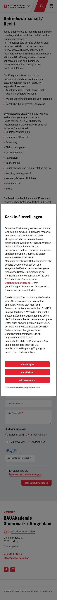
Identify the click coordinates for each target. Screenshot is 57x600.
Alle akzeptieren (27, 380)
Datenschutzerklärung (18, 283)
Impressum (34, 387)
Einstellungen (27, 364)
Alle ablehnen (27, 372)
